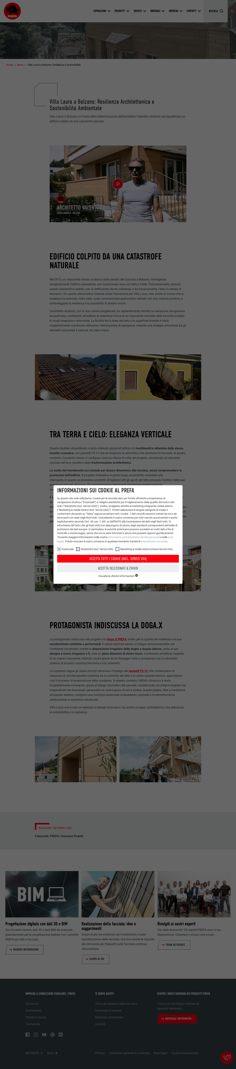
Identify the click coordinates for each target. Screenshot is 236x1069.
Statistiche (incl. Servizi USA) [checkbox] (97, 549)
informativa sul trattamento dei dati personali (134, 537)
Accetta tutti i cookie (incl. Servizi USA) (118, 558)
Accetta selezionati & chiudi (118, 568)
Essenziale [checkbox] (68, 549)
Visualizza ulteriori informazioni (116, 576)
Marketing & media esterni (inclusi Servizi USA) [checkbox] (146, 549)
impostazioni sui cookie (154, 541)
